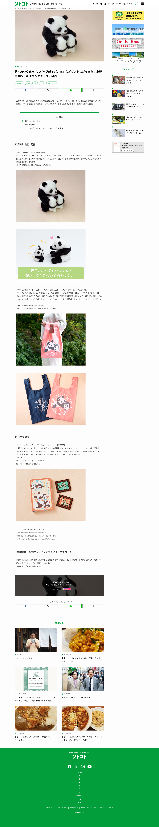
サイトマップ (110, 808)
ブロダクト (19, 83)
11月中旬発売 (30, 124)
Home (16, 8)
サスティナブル (52, 83)
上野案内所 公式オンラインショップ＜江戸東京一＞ (46, 128)
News (79, 802)
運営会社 (102, 808)
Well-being (120, 3)
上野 (35, 83)
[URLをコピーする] (93, 90)
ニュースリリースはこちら (60, 808)
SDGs (129, 3)
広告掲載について (74, 808)
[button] (25, 90)
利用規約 (83, 808)
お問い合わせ (49, 808)
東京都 (28, 83)
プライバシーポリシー (92, 808)
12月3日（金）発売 (32, 121)
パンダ (42, 83)
